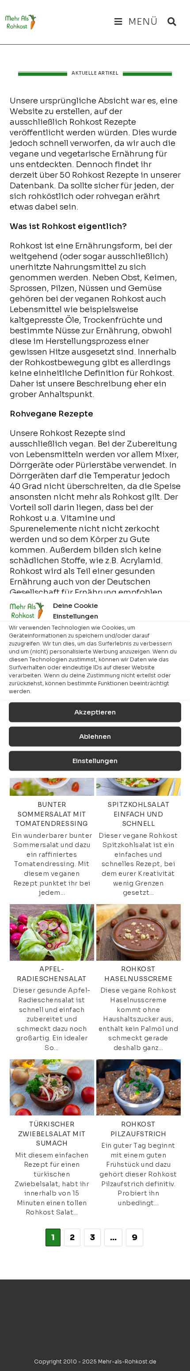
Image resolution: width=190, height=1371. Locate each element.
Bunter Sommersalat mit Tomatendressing (51, 814)
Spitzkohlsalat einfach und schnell (138, 814)
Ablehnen (95, 736)
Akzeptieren (95, 712)
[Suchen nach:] (169, 21)
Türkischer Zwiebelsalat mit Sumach (52, 1133)
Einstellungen (95, 760)
